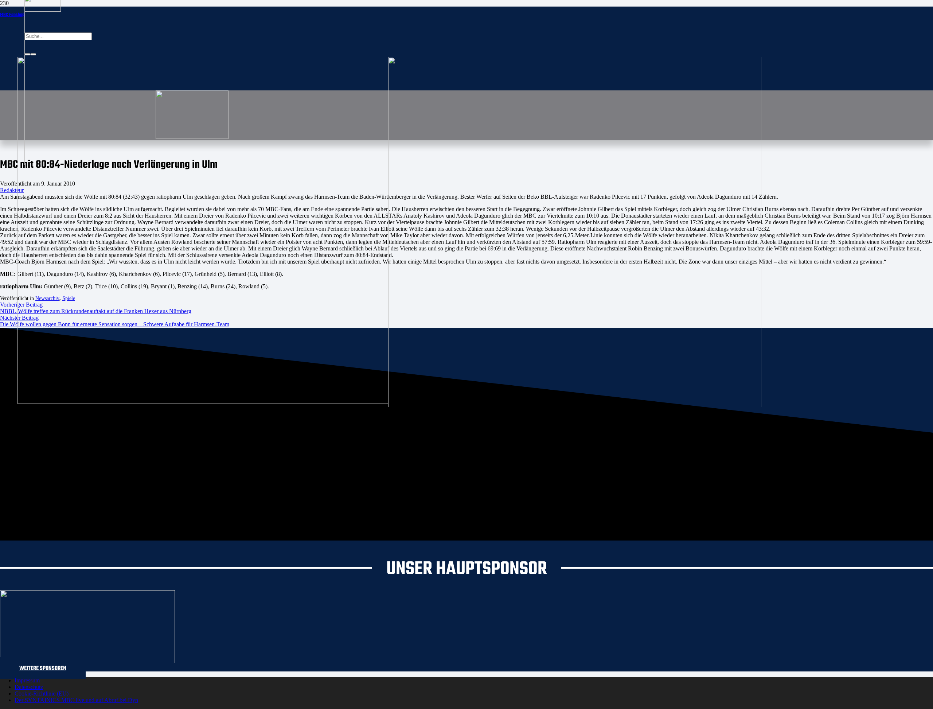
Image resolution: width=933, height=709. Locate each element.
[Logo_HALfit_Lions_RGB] (574, 405)
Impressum (27, 680)
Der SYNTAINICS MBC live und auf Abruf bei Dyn (76, 700)
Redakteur (12, 190)
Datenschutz (29, 687)
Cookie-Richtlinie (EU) (42, 693)
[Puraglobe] (87, 661)
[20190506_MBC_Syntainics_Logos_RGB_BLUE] (202, 402)
